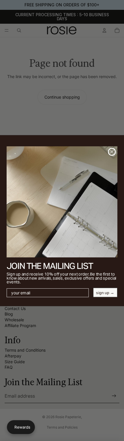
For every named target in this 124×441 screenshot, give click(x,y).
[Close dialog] (111, 151)
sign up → (105, 292)
